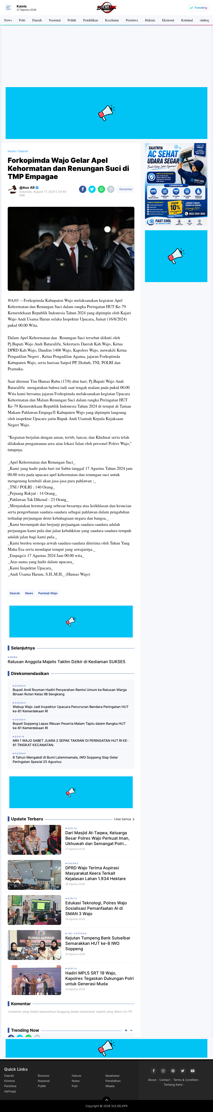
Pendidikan (90, 20)
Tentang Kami (173, 1084)
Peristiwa (132, 20)
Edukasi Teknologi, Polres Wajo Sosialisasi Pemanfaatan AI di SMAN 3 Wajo (96, 908)
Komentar (125, 189)
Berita (72, 828)
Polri (22, 20)
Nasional (55, 20)
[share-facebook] (82, 189)
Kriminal (187, 20)
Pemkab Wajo (48, 593)
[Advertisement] (106, 58)
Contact (164, 1080)
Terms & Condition (185, 1080)
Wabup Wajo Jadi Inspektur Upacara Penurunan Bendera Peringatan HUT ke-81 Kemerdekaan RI (71, 709)
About (152, 1080)
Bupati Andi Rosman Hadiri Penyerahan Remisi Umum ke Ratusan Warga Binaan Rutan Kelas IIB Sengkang (70, 692)
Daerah (37, 20)
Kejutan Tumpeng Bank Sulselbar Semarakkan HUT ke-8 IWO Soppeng (97, 943)
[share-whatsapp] (101, 189)
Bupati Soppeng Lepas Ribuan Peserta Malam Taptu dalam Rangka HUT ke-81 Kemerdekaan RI (69, 725)
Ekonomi (168, 20)
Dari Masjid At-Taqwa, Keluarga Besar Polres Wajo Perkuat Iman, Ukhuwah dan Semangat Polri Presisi (97, 838)
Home (12, 151)
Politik (72, 20)
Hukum (150, 20)
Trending (200, 7)
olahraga (205, 20)
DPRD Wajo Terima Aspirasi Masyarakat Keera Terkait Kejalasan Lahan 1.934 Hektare (95, 873)
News (8, 20)
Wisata (110, 1086)
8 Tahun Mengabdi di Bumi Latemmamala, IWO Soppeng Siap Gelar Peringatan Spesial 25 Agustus (65, 759)
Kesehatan (112, 20)
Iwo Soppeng (77, 933)
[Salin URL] (110, 189)
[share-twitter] (92, 189)
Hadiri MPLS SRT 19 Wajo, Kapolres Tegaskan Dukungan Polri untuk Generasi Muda (99, 978)
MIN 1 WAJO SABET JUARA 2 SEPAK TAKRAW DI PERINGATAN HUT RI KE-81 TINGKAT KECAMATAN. (71, 742)
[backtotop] (106, 1100)
